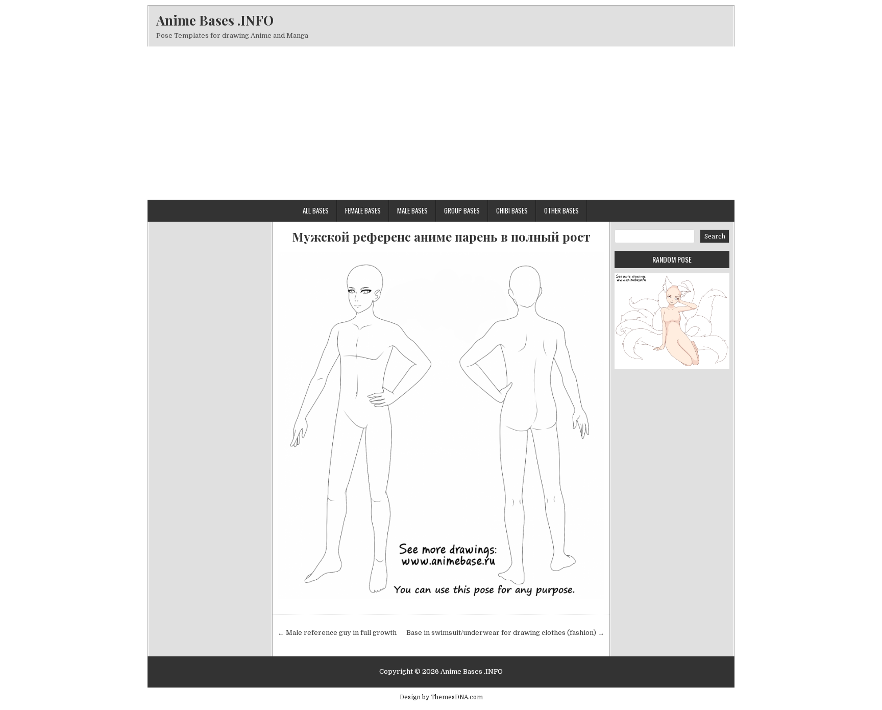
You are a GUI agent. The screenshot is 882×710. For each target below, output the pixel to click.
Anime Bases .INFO (215, 20)
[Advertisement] (441, 123)
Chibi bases (512, 210)
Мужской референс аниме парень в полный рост (441, 236)
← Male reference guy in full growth (337, 632)
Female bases (363, 210)
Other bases (561, 210)
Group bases (462, 210)
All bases (316, 210)
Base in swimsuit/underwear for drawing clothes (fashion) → (505, 632)
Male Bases (412, 210)
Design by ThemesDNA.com (441, 697)
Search (714, 236)
